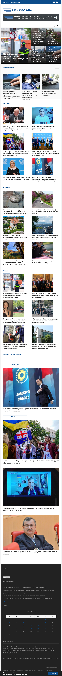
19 (23, 628)
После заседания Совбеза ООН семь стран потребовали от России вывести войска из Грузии (45, 153)
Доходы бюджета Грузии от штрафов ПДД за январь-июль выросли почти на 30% (53, 37)
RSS (4, 601)
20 (31, 628)
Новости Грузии (7, 670)
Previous (56, 68)
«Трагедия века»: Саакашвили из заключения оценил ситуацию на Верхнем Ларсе (43, 128)
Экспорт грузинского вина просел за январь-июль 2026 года (44, 262)
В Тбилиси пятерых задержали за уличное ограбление (29, 93)
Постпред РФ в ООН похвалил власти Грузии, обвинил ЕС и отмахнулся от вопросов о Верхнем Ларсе (15, 128)
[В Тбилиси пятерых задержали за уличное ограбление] (31, 82)
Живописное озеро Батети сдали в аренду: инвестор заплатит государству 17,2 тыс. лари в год (14, 262)
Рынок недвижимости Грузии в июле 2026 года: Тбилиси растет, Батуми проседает (45, 237)
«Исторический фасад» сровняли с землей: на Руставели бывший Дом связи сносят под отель (44, 346)
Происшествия (8, 67)
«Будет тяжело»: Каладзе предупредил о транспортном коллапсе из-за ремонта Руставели (45, 320)
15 (45, 625)
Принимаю (53, 673)
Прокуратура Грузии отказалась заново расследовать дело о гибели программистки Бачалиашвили (15, 320)
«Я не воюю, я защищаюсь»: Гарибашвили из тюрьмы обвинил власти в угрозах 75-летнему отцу (44, 179)
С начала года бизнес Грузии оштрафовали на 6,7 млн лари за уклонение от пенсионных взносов (38, 37)
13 (31, 625)
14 (38, 625)
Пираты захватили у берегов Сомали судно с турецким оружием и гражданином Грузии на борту (49, 94)
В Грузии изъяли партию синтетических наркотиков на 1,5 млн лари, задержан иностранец (11, 95)
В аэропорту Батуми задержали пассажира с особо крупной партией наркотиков (38, 55)
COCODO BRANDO (48, 670)
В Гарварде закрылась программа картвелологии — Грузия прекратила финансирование (45, 295)
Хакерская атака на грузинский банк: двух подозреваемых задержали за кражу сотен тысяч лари (53, 54)
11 (16, 625)
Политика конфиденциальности (51, 667)
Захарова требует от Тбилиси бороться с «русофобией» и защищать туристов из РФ (16, 179)
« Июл (4, 637)
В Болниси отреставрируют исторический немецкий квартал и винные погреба (15, 237)
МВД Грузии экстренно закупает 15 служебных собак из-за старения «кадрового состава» (15, 346)
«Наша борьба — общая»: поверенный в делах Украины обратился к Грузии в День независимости (16, 153)
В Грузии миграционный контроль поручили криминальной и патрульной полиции (15, 57)
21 (38, 628)
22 (45, 628)
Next (58, 68)
